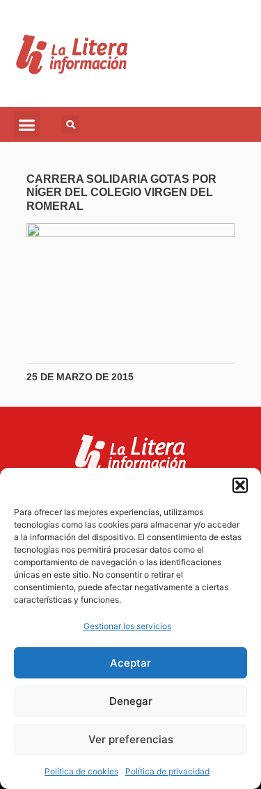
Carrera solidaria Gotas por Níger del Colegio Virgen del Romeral (121, 192)
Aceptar (130, 662)
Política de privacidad (167, 771)
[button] (240, 485)
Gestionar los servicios (127, 626)
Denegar (130, 701)
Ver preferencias (130, 739)
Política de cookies (81, 771)
